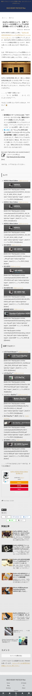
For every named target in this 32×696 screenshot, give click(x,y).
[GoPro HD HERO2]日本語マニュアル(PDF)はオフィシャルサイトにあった (16, 35)
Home (8, 683)
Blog (8, 685)
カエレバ (22, 477)
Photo (4, 509)
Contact (16, 690)
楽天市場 (19, 485)
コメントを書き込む (16, 655)
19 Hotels (23, 683)
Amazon (19, 482)
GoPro (4, 513)
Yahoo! (19, 489)
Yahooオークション (19, 492)
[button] (21, 520)
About (23, 688)
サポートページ (23, 180)
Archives (8, 688)
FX (23, 685)
